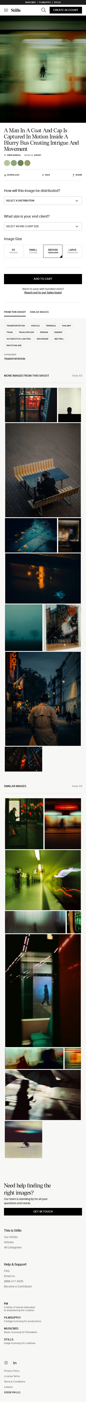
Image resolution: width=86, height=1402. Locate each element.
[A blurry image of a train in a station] (43, 880)
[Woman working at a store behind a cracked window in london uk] (62, 627)
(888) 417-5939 (13, 1281)
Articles (9, 1242)
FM (6, 1303)
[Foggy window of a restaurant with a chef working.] (69, 535)
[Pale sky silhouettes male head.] (69, 405)
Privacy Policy (11, 1371)
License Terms (12, 1376)
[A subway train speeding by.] (73, 1058)
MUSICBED (11, 1328)
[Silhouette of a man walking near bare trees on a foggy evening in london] (23, 627)
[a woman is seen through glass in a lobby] (43, 990)
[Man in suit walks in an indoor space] (35, 922)
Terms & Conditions (14, 1381)
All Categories (13, 1247)
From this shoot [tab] (15, 312)
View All (77, 375)
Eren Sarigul (14, 155)
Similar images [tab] (39, 312)
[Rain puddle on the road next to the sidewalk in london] (31, 535)
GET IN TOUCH (43, 1211)
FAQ (6, 1271)
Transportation (14, 359)
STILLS (8, 1339)
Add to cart (43, 279)
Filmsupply (45, 2)
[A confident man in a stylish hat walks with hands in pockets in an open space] (43, 699)
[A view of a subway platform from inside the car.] (74, 922)
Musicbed (30, 2)
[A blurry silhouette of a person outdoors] (24, 823)
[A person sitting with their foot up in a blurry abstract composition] (34, 1058)
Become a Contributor (18, 1286)
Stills (57, 2)
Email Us (9, 1276)
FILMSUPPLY (12, 1317)
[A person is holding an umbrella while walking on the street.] (43, 1095)
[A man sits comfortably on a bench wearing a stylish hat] (43, 470)
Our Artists (11, 1237)
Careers (8, 1387)
